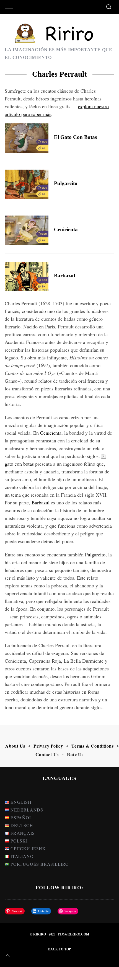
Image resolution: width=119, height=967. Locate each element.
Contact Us (47, 754)
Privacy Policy (48, 746)
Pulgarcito (65, 183)
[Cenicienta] (26, 230)
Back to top (59, 949)
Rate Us (75, 754)
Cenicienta (66, 229)
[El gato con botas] (26, 137)
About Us (15, 746)
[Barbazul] (26, 276)
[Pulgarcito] (26, 184)
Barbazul (64, 275)
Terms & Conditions (92, 746)
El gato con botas (75, 137)
